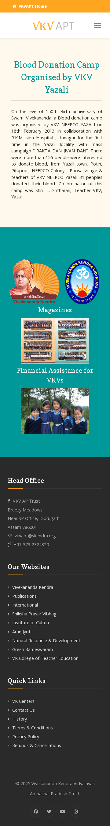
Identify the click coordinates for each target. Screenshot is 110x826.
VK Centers (23, 701)
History (19, 719)
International (25, 605)
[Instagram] (76, 811)
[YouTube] (62, 811)
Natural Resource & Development (46, 640)
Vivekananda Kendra (32, 587)
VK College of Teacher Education (45, 658)
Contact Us (23, 710)
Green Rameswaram (32, 649)
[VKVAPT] (55, 25)
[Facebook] (35, 811)
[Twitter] (49, 811)
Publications (24, 596)
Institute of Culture (31, 622)
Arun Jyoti (21, 632)
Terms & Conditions (32, 728)
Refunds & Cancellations (36, 745)
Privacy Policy (25, 736)
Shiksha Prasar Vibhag (34, 614)
